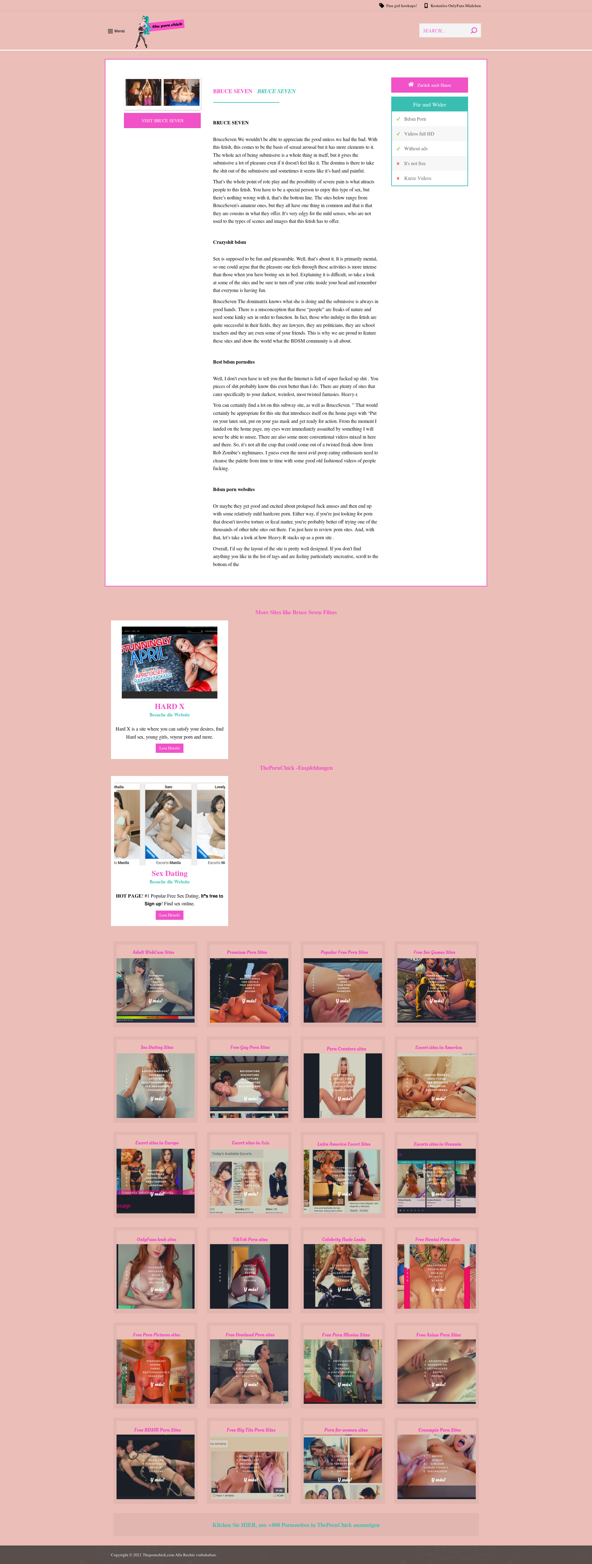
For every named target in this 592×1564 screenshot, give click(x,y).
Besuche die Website (170, 714)
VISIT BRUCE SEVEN (162, 120)
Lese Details (169, 748)
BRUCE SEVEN (276, 91)
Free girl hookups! (401, 5)
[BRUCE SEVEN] (162, 94)
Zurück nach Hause (433, 85)
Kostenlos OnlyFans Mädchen (456, 5)
